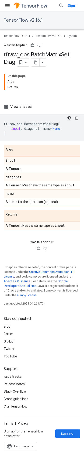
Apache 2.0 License (17, 281)
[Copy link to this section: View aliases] (36, 107)
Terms (8, 423)
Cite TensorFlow (15, 406)
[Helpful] (32, 45)
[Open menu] (7, 5)
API (27, 36)
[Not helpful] (39, 45)
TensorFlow (11, 36)
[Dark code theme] (69, 118)
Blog (7, 326)
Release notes (14, 384)
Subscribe (69, 434)
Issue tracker (13, 376)
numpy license (26, 295)
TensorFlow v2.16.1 (23, 20)
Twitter (9, 349)
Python (72, 36)
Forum (8, 334)
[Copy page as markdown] (35, 62)
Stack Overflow (15, 391)
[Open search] (61, 5)
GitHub (9, 341)
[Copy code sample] (76, 118)
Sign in (73, 5)
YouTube (10, 356)
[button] (42, 107)
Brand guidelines (16, 399)
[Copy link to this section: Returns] (22, 214)
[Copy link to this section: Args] (17, 149)
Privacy (23, 423)
